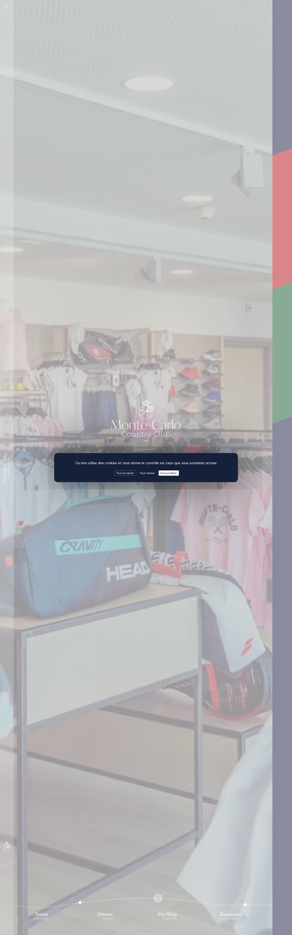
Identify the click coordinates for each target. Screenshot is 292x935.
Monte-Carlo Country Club (6, 468)
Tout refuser (147, 473)
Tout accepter (125, 473)
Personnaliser (168, 473)
